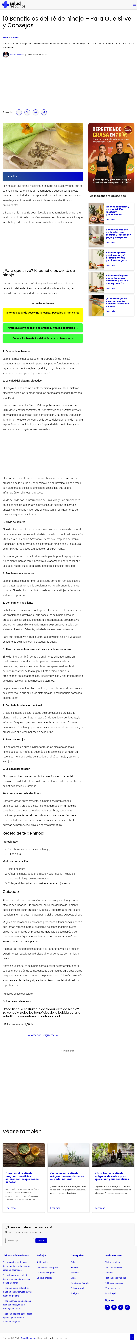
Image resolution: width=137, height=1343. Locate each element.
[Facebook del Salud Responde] (107, 1309)
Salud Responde (29, 1338)
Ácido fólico (42, 1262)
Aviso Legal (110, 1293)
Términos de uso (112, 1288)
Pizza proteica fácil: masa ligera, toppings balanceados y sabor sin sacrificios (17, 1266)
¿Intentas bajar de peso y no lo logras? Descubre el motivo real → (43, 315)
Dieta (73, 1278)
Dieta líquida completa (47, 1267)
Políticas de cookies (114, 1283)
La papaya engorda (46, 1272)
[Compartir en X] (27, 112)
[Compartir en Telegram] (44, 112)
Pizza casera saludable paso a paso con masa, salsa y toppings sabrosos (17, 1305)
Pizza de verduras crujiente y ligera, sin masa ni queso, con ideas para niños (17, 1279)
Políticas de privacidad (115, 1278)
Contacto (109, 1272)
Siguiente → (50, 1035)
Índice (14, 176)
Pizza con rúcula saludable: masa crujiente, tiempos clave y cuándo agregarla (17, 1292)
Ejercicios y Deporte (80, 1283)
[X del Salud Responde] (120, 1309)
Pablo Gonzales (17, 55)
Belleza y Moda (78, 1288)
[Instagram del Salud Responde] (114, 1309)
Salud (73, 1262)
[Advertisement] (68, 82)
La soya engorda (44, 1278)
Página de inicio (112, 1262)
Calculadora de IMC (114, 1267)
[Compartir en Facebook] (19, 112)
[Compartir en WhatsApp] (35, 112)
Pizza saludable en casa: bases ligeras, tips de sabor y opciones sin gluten (17, 1318)
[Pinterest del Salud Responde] (127, 1309)
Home (5, 37)
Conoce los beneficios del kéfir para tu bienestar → (42, 338)
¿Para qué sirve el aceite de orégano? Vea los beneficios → (43, 327)
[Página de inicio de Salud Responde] (13, 5)
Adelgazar (75, 1293)
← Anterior (34, 1035)
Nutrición (14, 37)
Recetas (74, 1267)
